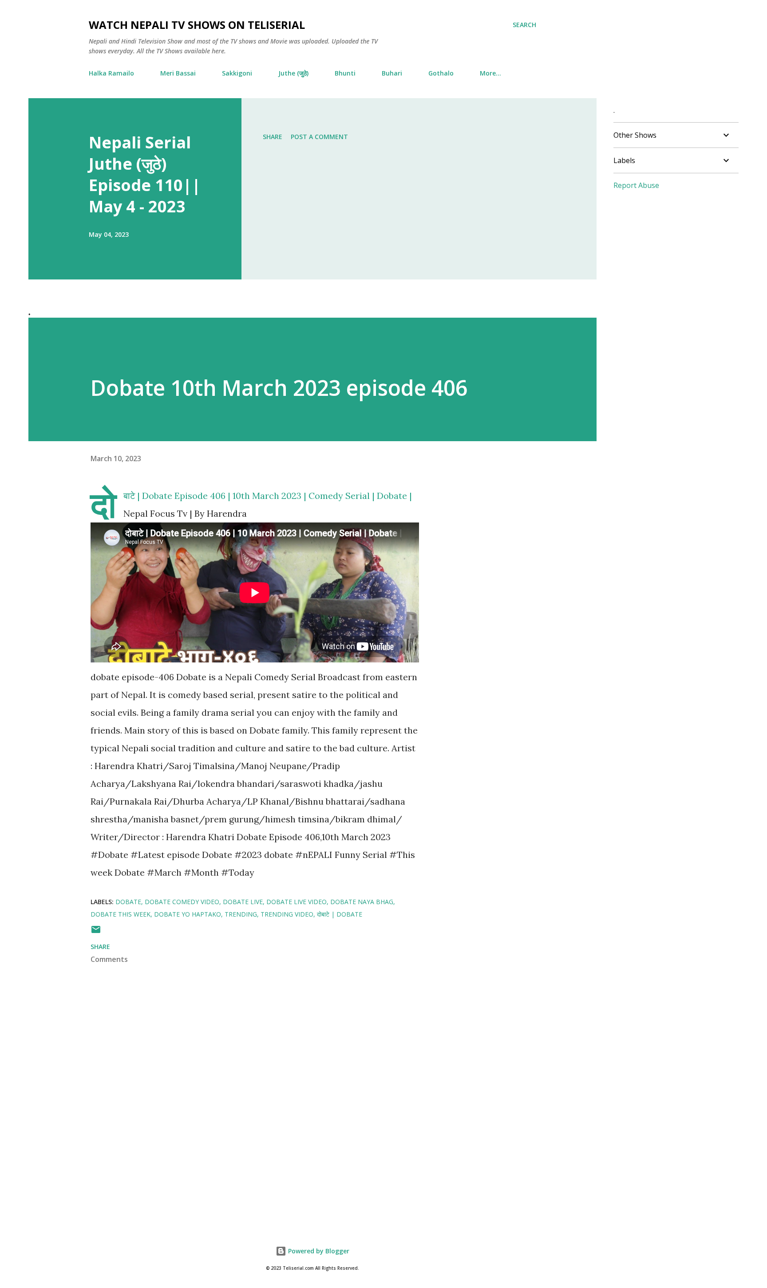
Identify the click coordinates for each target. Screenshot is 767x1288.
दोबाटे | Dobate (339, 914)
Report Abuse (636, 185)
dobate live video (296, 901)
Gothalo (441, 73)
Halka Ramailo (111, 73)
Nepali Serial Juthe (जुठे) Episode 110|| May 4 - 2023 (145, 174)
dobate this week (120, 914)
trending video (287, 914)
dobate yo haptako (187, 914)
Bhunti (345, 73)
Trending (241, 914)
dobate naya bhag (361, 901)
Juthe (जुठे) (293, 73)
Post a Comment (319, 136)
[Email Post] (96, 932)
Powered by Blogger (317, 1251)
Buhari (392, 73)
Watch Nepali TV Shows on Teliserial (197, 24)
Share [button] (272, 136)
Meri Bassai (178, 73)
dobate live (243, 901)
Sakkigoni (237, 73)
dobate (128, 901)
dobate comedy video (182, 901)
